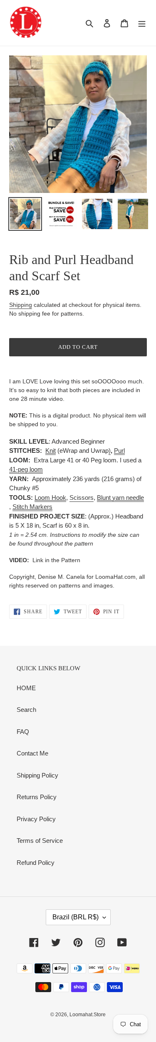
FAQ (23, 731)
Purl (119, 450)
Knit (50, 450)
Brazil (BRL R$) (75, 917)
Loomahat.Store (87, 1014)
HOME (26, 687)
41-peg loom (26, 469)
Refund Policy (35, 862)
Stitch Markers (32, 506)
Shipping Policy (37, 775)
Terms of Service (40, 840)
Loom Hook (50, 497)
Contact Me (32, 753)
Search (26, 709)
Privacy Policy (36, 818)
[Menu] (142, 23)
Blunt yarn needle (120, 497)
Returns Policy (37, 796)
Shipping (20, 304)
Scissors (81, 497)
